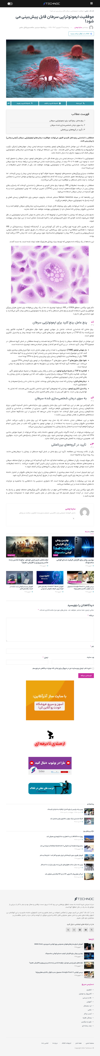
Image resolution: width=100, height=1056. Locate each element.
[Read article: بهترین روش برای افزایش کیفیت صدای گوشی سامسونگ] (73, 546)
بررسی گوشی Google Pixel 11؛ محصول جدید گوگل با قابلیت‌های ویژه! (80, 588)
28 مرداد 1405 (78, 877)
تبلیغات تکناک (66, 1043)
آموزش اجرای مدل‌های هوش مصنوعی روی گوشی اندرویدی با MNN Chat (58, 944)
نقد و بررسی (87, 998)
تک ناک (92, 11)
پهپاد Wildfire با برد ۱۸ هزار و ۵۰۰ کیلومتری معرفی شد (64, 837)
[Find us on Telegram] (80, 930)
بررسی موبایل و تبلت (75, 582)
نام (92, 646)
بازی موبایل (11, 555)
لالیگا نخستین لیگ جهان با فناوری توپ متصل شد (66, 819)
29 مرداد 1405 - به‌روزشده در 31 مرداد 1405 (71, 812)
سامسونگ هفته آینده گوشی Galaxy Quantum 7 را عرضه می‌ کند (61, 846)
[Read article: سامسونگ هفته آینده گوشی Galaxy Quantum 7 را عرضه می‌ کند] (89, 848)
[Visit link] (50, 700)
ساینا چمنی (78, 27)
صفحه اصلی (90, 1043)
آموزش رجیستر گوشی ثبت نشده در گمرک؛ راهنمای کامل (21, 588)
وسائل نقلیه (87, 1018)
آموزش (56, 555)
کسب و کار (87, 1014)
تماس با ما (45, 1043)
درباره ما (55, 1043)
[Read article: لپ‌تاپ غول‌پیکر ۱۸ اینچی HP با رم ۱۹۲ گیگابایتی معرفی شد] (89, 876)
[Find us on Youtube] (85, 930)
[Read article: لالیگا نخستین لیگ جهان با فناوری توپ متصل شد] (89, 821)
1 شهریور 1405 (89, 566)
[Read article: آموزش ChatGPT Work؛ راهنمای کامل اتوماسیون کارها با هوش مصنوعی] (50, 577)
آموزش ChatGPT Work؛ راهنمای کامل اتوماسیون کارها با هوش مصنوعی (50, 588)
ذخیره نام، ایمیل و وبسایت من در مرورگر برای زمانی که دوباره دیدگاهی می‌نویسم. (61, 668)
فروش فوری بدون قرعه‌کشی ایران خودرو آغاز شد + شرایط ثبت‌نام (61, 855)
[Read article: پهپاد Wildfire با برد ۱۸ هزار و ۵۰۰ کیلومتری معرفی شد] (89, 839)
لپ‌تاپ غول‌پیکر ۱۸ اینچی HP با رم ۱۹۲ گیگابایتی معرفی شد (64, 874)
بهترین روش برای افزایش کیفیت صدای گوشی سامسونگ (64, 953)
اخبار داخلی (11, 582)
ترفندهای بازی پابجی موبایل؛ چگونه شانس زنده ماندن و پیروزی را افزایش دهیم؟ (56, 963)
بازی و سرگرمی (86, 1022)
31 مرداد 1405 (78, 839)
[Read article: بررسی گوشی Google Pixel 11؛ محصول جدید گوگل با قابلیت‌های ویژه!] (80, 577)
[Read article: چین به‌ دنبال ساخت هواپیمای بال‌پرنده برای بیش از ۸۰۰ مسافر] (89, 867)
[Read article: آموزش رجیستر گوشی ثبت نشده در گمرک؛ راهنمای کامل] (19, 577)
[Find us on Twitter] (91, 930)
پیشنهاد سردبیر (40, 27)
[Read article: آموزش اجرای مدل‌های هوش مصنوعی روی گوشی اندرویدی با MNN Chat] (89, 946)
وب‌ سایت (90, 657)
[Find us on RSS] (68, 930)
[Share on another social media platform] (9, 103)
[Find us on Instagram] (74, 930)
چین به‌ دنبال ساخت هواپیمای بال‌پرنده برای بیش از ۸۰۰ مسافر (62, 865)
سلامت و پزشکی (29, 27)
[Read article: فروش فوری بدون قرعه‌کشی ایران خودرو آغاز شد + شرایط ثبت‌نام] (89, 857)
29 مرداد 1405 (78, 868)
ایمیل (45, 657)
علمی (86, 11)
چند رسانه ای (86, 1026)
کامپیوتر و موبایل (85, 994)
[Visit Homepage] (51, 3)
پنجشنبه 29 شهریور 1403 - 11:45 (59, 27)
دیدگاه (90, 615)
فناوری (89, 990)
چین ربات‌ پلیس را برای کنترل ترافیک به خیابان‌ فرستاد (65, 809)
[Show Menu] (91, 3)
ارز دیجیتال (87, 1006)
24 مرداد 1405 (78, 822)
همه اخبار (78, 1043)
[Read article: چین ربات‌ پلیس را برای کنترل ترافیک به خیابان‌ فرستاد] (89, 811)
